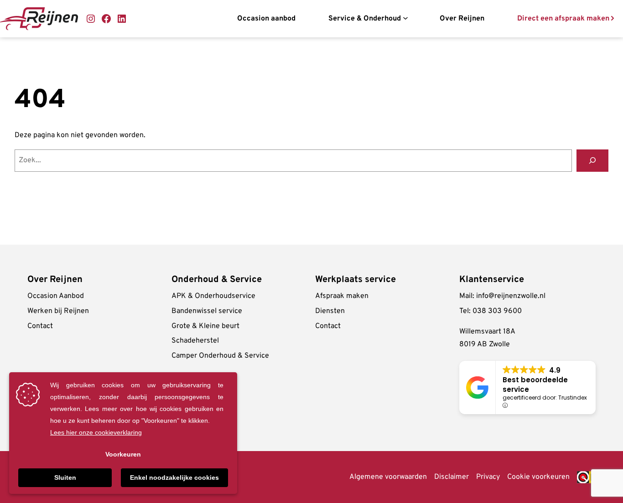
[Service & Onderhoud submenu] (405, 18)
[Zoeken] (592, 160)
